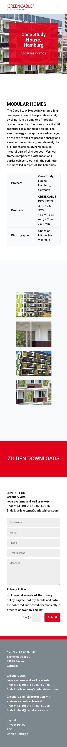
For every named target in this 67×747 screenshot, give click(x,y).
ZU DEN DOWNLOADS (33, 458)
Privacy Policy (16, 724)
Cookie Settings (17, 734)
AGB (10, 729)
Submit (52, 617)
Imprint (11, 720)
